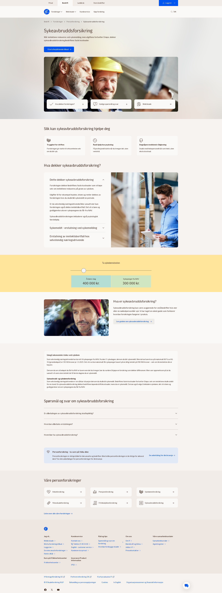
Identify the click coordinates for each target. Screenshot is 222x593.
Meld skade (70, 12)
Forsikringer (55, 12)
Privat (51, 3)
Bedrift (65, 3)
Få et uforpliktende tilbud (58, 49)
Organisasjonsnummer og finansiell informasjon (144, 582)
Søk (175, 12)
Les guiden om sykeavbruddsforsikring (132, 321)
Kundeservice (85, 12)
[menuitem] (186, 585)
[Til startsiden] (46, 12)
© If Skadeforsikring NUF (54, 582)
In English (117, 582)
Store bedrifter (99, 3)
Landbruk (80, 3)
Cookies (105, 582)
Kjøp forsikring (99, 12)
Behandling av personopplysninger (82, 582)
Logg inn (168, 3)
